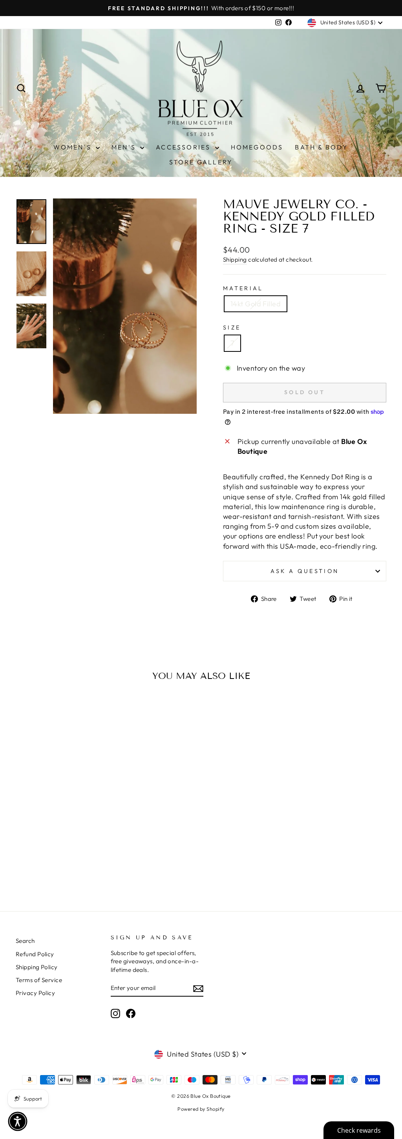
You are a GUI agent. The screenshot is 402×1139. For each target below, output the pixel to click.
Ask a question (304, 571)
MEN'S (124, 147)
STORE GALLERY (201, 162)
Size (232, 327)
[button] (17, 1121)
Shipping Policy (37, 967)
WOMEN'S (73, 147)
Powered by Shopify (200, 1109)
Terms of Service (39, 980)
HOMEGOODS (257, 147)
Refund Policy (35, 954)
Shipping (235, 259)
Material (243, 288)
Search (25, 940)
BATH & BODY (321, 147)
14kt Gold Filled (255, 303)
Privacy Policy (35, 993)
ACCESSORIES (184, 147)
